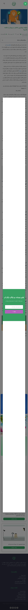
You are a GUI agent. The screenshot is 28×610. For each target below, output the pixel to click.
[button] (4, 99)
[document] (14, 305)
